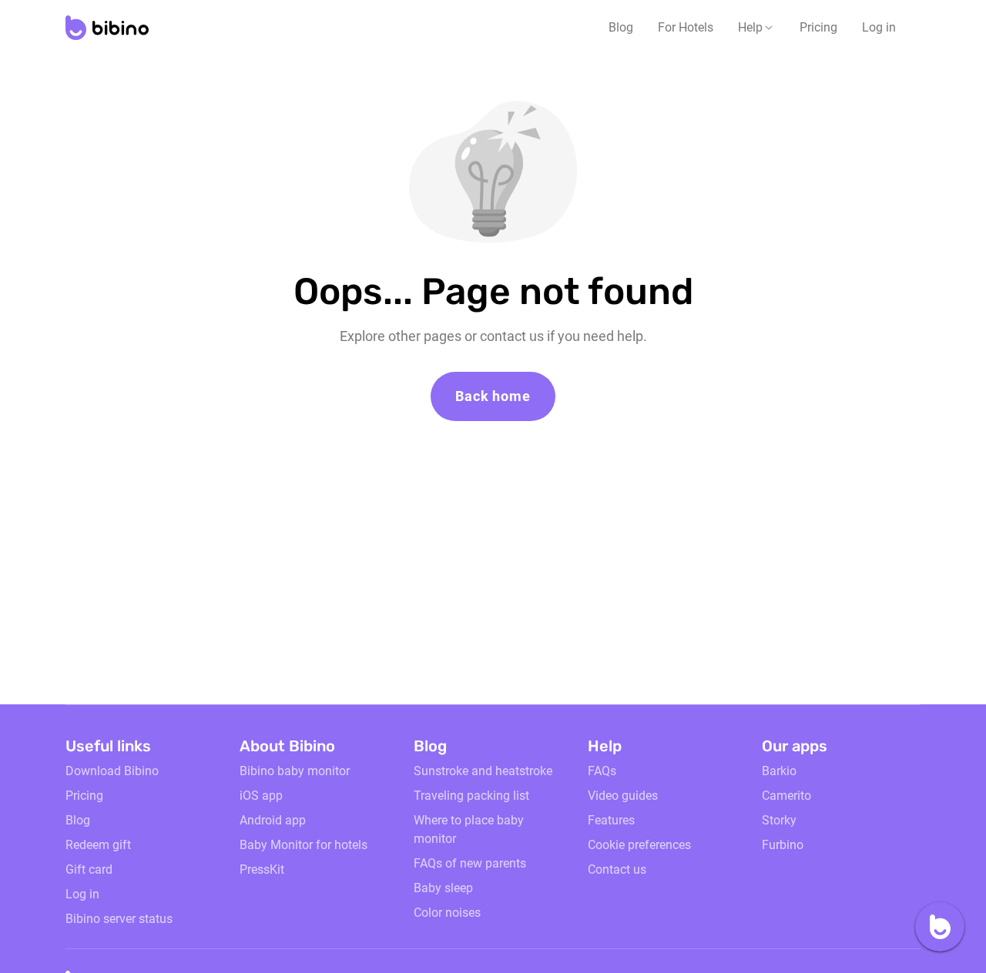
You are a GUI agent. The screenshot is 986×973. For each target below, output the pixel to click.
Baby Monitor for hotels (303, 845)
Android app (273, 820)
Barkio (779, 771)
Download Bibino (112, 771)
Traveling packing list (471, 795)
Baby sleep (443, 888)
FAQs (602, 771)
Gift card (88, 869)
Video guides (623, 795)
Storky (779, 820)
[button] (756, 27)
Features (611, 820)
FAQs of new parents (470, 863)
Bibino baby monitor (295, 771)
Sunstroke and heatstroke (483, 771)
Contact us (617, 869)
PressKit (262, 869)
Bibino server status (119, 918)
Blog (621, 27)
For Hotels (685, 27)
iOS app (261, 795)
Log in (879, 27)
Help (750, 27)
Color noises (447, 912)
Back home (492, 396)
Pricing (818, 27)
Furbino (782, 845)
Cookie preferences (639, 845)
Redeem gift (98, 845)
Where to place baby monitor (469, 829)
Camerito (786, 795)
